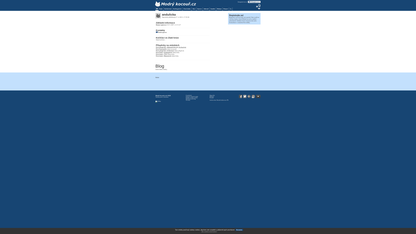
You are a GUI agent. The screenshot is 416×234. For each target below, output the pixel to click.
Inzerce (199, 9)
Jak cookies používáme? (209, 231)
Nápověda (212, 95)
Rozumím (239, 230)
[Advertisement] (194, 83)
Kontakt (212, 97)
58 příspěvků (182, 47)
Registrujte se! (236, 15)
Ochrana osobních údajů (192, 96)
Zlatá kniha (187, 9)
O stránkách (189, 95)
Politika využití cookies (191, 97)
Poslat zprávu (162, 32)
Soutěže (212, 9)
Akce (193, 9)
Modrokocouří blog (191, 99)
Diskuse (219, 9)
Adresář (206, 9)
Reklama (157, 77)
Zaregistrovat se (242, 2)
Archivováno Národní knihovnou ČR (219, 100)
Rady (161, 9)
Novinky (188, 100)
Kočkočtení (167, 9)
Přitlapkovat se (255, 2)
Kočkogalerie (177, 9)
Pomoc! (225, 9)
